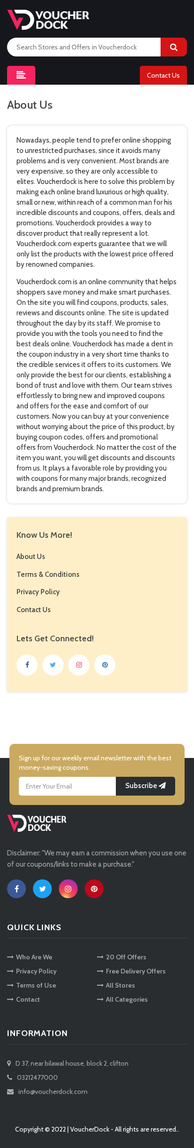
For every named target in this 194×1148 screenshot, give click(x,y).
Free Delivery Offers (136, 971)
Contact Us (163, 75)
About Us (30, 556)
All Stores (120, 985)
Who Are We (34, 957)
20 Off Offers (126, 957)
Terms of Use (36, 985)
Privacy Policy (38, 592)
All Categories (127, 999)
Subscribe (142, 785)
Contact (28, 999)
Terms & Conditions (48, 574)
